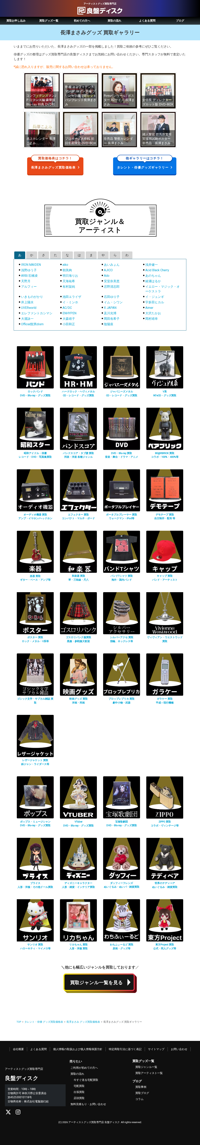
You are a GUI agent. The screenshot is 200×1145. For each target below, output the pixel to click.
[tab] (19, 255)
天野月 (25, 281)
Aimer (149, 308)
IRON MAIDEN (31, 265)
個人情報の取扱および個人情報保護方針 (77, 1049)
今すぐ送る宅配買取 (86, 1079)
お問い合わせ (179, 1049)
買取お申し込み (16, 20)
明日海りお (70, 275)
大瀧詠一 (27, 319)
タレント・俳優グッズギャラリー (143, 163)
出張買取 (79, 1092)
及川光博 (110, 313)
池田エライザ (71, 297)
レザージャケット (35, 760)
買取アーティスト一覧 (149, 1073)
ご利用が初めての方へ (84, 1067)
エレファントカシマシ (36, 313)
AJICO (108, 270)
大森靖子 (68, 319)
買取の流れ (114, 20)
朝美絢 (67, 270)
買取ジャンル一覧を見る (96, 982)
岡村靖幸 (151, 319)
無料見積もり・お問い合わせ (88, 1104)
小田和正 (68, 324)
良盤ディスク (21, 1078)
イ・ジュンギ (154, 297)
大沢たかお (153, 313)
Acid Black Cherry (157, 270)
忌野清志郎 (112, 286)
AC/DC (67, 308)
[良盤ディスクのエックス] (8, 1113)
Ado (106, 275)
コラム (139, 1099)
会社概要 (18, 1049)
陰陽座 (108, 324)
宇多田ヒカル (154, 302)
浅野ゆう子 (29, 270)
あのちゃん (153, 275)
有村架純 (68, 286)
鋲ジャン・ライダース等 (35, 764)
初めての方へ (82, 20)
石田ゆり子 (112, 297)
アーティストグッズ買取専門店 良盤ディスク (94, 1122)
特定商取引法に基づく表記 (125, 1049)
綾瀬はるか (153, 281)
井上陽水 (27, 302)
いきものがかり (32, 297)
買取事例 (140, 1086)
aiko (65, 265)
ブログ (180, 20)
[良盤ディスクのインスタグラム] (18, 1113)
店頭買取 (79, 1098)
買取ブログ (142, 1093)
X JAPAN (110, 308)
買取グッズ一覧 (48, 20)
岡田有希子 (112, 319)
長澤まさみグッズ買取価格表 (53, 163)
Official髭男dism (32, 324)
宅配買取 (79, 1085)
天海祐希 (68, 281)
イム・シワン (113, 302)
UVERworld (28, 308)
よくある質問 (147, 20)
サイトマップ (156, 1049)
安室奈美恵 (112, 281)
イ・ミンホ (70, 302)
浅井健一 (151, 265)
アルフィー (29, 286)
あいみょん (112, 265)
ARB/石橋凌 (29, 275)
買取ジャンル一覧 (146, 1066)
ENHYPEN (69, 313)
